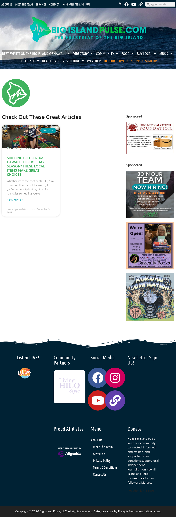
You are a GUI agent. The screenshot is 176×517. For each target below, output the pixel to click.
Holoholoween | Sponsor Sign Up (130, 60)
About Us (6, 4)
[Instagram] (119, 4)
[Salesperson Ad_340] (150, 217)
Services (41, 4)
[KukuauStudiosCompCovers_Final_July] (150, 319)
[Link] (141, 4)
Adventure (71, 60)
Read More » (15, 199)
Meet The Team (103, 447)
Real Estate (50, 60)
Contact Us (99, 474)
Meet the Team (24, 4)
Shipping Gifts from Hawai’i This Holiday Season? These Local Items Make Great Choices (26, 166)
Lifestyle (28, 60)
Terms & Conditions (105, 467)
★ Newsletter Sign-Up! (76, 4)
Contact (54, 4)
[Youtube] (133, 4)
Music (163, 53)
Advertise (99, 454)
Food (125, 53)
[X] (150, 153)
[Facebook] (126, 4)
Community (105, 53)
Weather (94, 60)
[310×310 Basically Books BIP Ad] (150, 268)
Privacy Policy (102, 460)
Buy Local (144, 53)
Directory (81, 53)
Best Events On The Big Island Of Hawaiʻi (33, 53)
